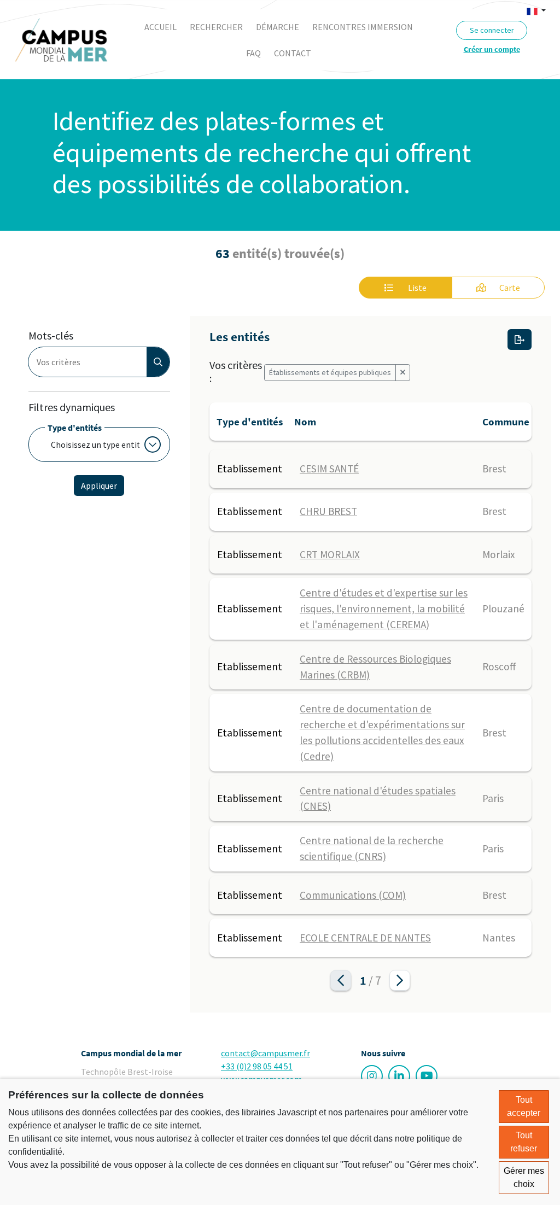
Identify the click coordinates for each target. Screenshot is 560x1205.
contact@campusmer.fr (265, 1053)
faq (253, 53)
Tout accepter (523, 1106)
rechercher (216, 26)
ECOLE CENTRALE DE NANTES (365, 937)
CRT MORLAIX (330, 554)
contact (292, 53)
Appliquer (99, 485)
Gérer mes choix (524, 1177)
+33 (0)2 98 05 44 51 (257, 1066)
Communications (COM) (353, 895)
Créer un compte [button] (492, 49)
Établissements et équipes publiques (330, 372)
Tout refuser (523, 1142)
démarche (277, 26)
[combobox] (91, 361)
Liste (416, 287)
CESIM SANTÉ (329, 468)
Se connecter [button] (492, 30)
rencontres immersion (362, 26)
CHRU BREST (328, 511)
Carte (509, 287)
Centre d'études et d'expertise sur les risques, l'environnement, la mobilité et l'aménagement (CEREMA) (384, 608)
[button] (536, 10)
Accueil (160, 26)
